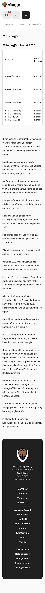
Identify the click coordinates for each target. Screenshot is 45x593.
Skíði (22, 537)
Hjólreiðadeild (22, 523)
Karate (22, 528)
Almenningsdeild (22, 509)
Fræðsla (22, 493)
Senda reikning (22, 563)
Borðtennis (22, 514)
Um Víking (23, 488)
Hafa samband (22, 553)
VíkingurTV (22, 502)
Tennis (22, 542)
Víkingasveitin (22, 567)
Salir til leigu (22, 549)
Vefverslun (22, 498)
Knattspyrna (8, 24)
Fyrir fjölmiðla (22, 558)
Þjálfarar (21, 24)
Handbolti (22, 519)
